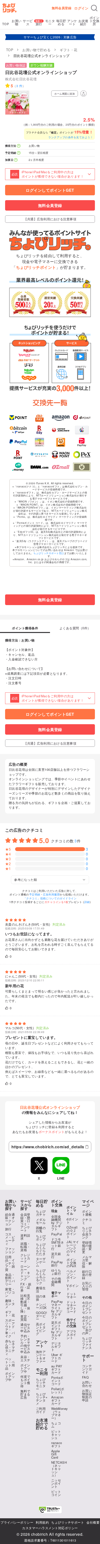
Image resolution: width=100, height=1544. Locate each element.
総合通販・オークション (10, 1219)
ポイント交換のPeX (71, 1262)
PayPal (56, 1234)
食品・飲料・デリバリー (10, 1279)
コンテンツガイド (87, 1368)
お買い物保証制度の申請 (87, 1395)
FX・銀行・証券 (25, 1287)
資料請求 (25, 1237)
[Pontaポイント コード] (60, 442)
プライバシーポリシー (16, 1522)
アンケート (72, 22)
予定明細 (34, 894)
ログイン (81, 8)
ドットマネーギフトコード (71, 1307)
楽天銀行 (56, 1255)
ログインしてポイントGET (50, 190)
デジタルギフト (56, 1346)
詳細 (87, 902)
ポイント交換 (57, 1203)
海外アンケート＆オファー (41, 1356)
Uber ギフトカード (57, 1357)
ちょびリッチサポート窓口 (48, 553)
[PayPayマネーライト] (82, 442)
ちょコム (56, 1425)
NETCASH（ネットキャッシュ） (59, 1468)
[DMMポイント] (39, 467)
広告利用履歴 (51, 894)
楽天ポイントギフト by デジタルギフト (57, 1330)
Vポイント (73, 1287)
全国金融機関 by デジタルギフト (57, 1222)
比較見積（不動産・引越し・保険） (25, 1303)
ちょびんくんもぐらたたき (41, 1249)
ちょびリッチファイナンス (87, 1343)
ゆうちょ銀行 (56, 1272)
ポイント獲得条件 (25, 628)
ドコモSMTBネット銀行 (57, 1244)
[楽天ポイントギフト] (18, 454)
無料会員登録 (61, 7)
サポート (88, 1358)
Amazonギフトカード (57, 1400)
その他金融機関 (56, 1281)
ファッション (10, 1250)
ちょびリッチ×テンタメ (42, 1399)
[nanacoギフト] (39, 442)
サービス (28, 22)
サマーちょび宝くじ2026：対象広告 (50, 37)
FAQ (85, 1377)
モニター (50, 22)
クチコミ (87, 1221)
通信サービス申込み (25, 1327)
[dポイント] (82, 417)
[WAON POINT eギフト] (60, 454)
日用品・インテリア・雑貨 (10, 1263)
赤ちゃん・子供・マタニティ (10, 1347)
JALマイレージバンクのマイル (73, 1248)
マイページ (88, 1203)
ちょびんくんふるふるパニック (41, 1276)
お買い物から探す (11, 1204)
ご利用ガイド (41, 1410)
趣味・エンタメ (10, 1303)
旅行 (39, 23)
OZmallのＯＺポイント (72, 1232)
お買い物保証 (16, 65)
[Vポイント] (18, 417)
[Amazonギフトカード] (60, 417)
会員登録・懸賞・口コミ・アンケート (25, 1222)
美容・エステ (25, 1358)
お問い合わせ (87, 1384)
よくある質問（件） (75, 628)
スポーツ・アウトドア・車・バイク (10, 1328)
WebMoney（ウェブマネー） (59, 1413)
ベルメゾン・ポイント (71, 1276)
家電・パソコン (10, 1292)
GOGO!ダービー (41, 1315)
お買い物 (17, 22)
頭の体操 (41, 1298)
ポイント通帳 (87, 1213)
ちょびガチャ (41, 1213)
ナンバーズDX (41, 1306)
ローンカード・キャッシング (25, 1272)
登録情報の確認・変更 (87, 1247)
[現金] (82, 467)
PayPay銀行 (57, 1263)
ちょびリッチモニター (41, 1384)
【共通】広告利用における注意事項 (50, 219)
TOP (5, 23)
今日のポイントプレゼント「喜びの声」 (87, 1325)
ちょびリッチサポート (67, 1522)
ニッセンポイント (56, 1483)
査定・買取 (25, 1318)
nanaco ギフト (56, 1444)
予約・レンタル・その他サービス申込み (25, 1344)
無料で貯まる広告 (25, 1394)
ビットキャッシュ (56, 1434)
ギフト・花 (10, 1313)
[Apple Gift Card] (82, 430)
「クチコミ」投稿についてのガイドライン (50, 898)
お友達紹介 (83, 22)
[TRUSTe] (50, 1509)
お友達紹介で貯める (42, 1424)
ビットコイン (56, 1493)
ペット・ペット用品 (10, 1363)
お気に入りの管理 (87, 1286)
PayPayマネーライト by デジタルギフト (57, 1309)
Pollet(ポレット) (57, 1390)
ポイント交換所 (95, 20)
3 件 (19, 85)
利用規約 (42, 1522)
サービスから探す (26, 1204)
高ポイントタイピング (41, 1329)
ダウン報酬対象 (41, 65)
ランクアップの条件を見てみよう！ (70, 137)
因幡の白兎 (41, 1229)
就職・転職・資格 (25, 1246)
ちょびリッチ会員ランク (87, 1232)
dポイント (72, 1220)
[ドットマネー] (18, 467)
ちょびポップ (41, 1237)
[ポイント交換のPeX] (82, 454)
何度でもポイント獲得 (25, 1381)
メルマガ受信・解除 (87, 1262)
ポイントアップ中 (10, 1376)
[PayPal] (18, 442)
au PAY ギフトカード (56, 1369)
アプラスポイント (71, 1334)
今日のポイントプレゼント (87, 1307)
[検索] (94, 8)
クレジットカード (25, 1258)
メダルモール (41, 1221)
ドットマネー (71, 1295)
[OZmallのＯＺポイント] (60, 467)
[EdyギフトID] (39, 430)
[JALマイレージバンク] (60, 430)
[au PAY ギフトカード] (39, 417)
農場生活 (41, 1289)
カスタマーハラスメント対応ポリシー (50, 1527)
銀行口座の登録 (87, 1274)
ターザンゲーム (41, 1262)
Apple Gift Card (55, 1454)
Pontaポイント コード (57, 1380)
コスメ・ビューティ (10, 1239)
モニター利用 (42, 1371)
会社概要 (93, 1522)
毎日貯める (61, 22)
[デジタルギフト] (39, 454)
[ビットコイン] (18, 430)
